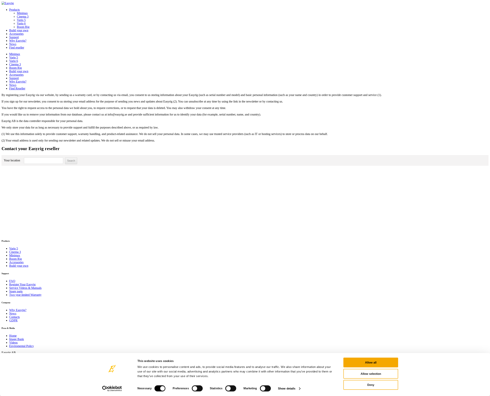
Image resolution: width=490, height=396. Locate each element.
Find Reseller (17, 88)
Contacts (14, 317)
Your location (12, 160)
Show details (286, 388)
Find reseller (16, 47)
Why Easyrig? (17, 40)
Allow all (370, 362)
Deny (370, 384)
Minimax (22, 13)
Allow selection (371, 373)
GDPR (13, 320)
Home (13, 335)
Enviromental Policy (21, 346)
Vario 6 (21, 23)
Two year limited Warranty (25, 294)
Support (14, 37)
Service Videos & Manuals (25, 287)
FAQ (12, 281)
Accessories (16, 33)
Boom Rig (23, 26)
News (12, 44)
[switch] (197, 388)
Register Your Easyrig (22, 284)
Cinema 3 (23, 16)
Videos (13, 342)
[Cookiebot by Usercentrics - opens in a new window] (112, 388)
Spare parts (16, 291)
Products (14, 9)
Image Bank (16, 339)
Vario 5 (21, 20)
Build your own (18, 30)
